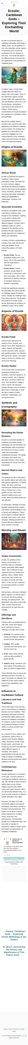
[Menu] (2, 3)
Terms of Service (13, 1029)
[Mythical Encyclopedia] (14, 3)
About (5, 1029)
